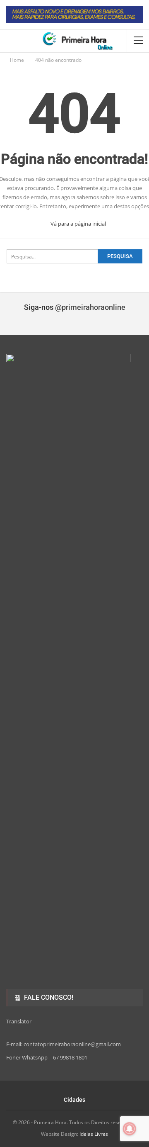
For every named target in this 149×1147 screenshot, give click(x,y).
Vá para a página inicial (77, 223)
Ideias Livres (93, 1133)
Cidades (74, 1099)
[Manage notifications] (129, 1128)
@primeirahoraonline (90, 307)
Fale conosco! (47, 997)
